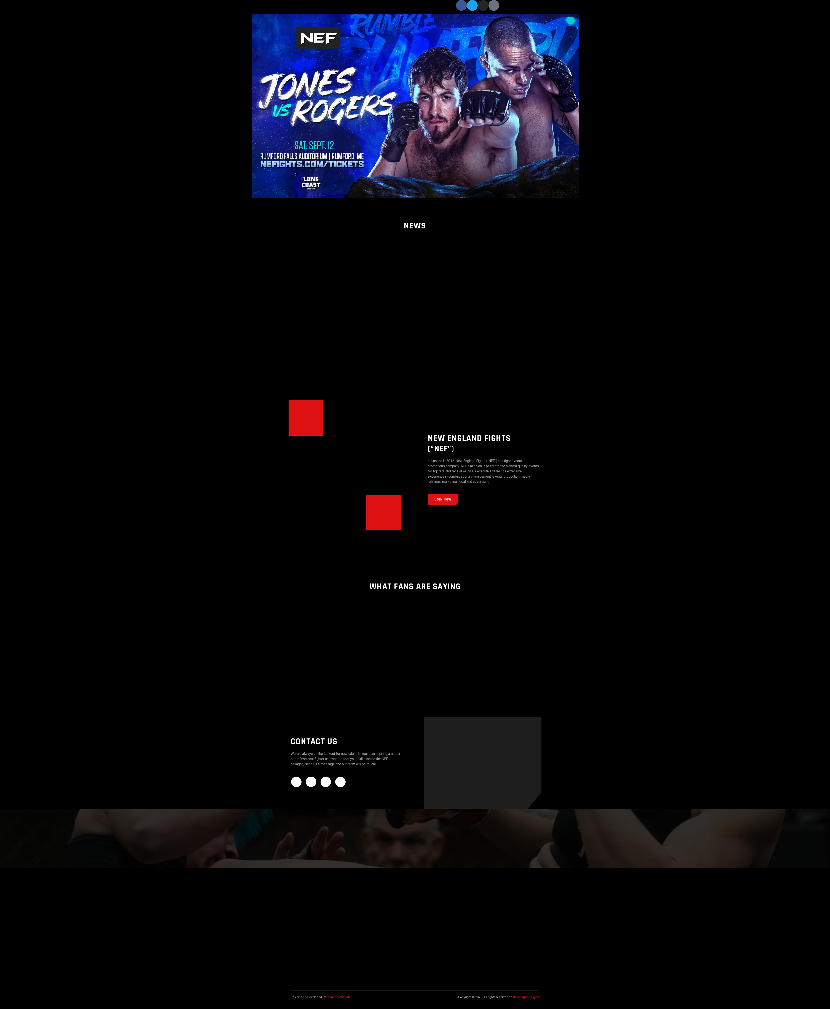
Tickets (411, 8)
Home (381, 8)
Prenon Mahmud (337, 997)
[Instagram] (483, 5)
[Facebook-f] (461, 5)
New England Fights (526, 997)
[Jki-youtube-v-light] (493, 5)
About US (427, 8)
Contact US (445, 8)
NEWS (396, 8)
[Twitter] (472, 5)
